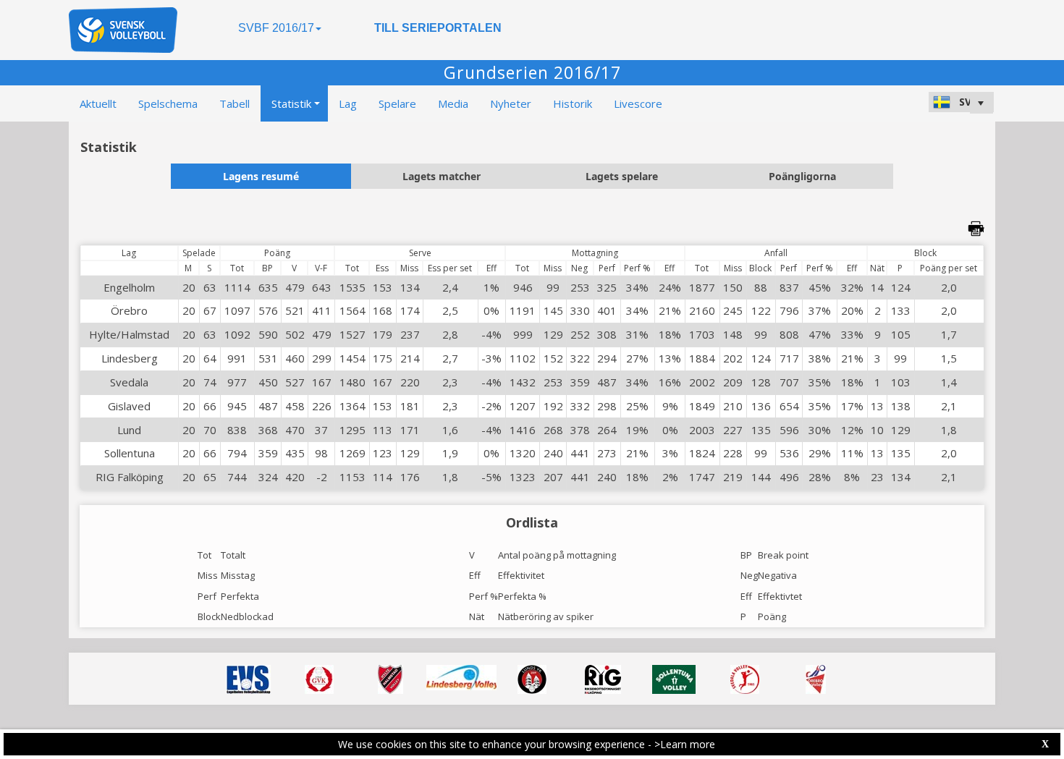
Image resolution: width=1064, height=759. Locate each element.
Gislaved (129, 406)
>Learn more (684, 744)
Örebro (129, 310)
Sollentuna (129, 453)
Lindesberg (129, 358)
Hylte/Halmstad (129, 334)
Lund (129, 430)
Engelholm (129, 287)
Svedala (129, 382)
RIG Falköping (130, 477)
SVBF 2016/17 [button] (276, 28)
